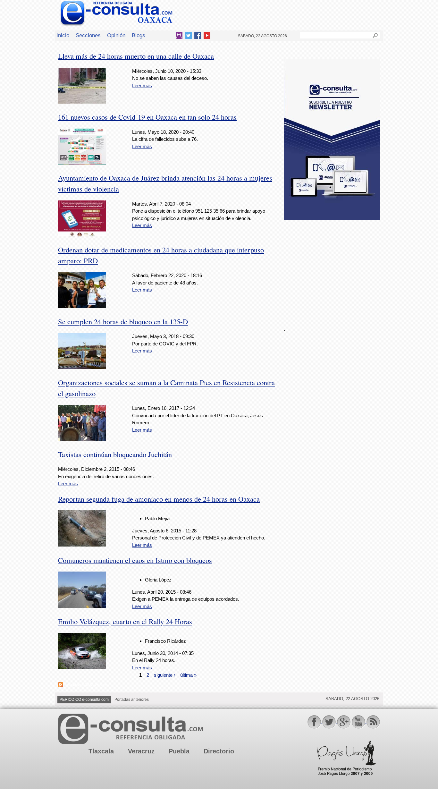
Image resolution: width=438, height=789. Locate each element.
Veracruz (141, 751)
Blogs (138, 35)
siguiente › (164, 674)
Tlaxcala (101, 751)
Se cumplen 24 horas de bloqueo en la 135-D (123, 321)
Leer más (142, 85)
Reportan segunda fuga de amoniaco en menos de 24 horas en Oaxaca (159, 499)
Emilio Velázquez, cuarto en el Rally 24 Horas (125, 621)
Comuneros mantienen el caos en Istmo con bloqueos (135, 560)
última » (188, 674)
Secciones (88, 35)
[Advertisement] (332, 269)
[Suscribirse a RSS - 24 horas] (60, 685)
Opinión (116, 35)
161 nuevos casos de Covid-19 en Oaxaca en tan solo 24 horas (147, 117)
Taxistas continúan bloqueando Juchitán (115, 454)
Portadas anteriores (131, 699)
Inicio (62, 35)
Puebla (179, 751)
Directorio (219, 751)
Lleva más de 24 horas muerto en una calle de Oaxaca (136, 56)
